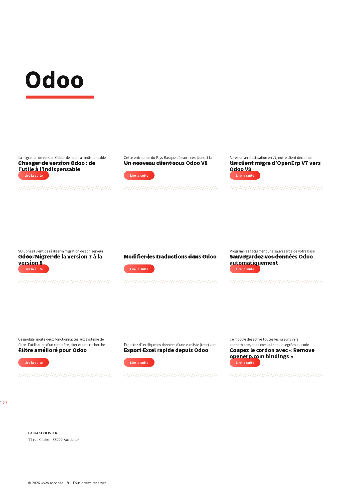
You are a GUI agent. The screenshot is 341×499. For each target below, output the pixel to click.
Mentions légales (203, 474)
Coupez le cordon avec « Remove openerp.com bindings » (272, 353)
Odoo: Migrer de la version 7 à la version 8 (60, 259)
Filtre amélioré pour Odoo (52, 350)
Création (36, 489)
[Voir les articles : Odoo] (27, 136)
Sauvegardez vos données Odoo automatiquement (271, 259)
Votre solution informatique (234, 18)
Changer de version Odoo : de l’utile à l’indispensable (56, 166)
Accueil (161, 18)
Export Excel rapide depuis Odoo (166, 350)
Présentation (188, 18)
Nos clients (281, 18)
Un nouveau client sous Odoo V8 (166, 163)
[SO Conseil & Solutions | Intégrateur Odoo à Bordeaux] (35, 17)
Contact (330, 18)
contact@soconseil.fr (46, 462)
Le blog (306, 18)
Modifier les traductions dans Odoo (170, 256)
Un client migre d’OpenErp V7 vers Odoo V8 (275, 166)
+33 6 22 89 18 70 (42, 450)
